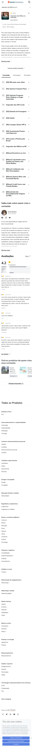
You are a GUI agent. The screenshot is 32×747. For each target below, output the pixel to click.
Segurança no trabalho (8, 509)
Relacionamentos (7, 653)
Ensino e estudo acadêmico (10, 517)
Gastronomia (5, 469)
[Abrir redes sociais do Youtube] (10, 218)
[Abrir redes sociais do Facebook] (2, 218)
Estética (3, 607)
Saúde (3, 675)
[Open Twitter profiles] (6, 714)
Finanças (3, 558)
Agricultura (4, 642)
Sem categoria (6, 699)
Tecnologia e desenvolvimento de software (15, 683)
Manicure (4, 610)
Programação (5, 688)
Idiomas (3, 531)
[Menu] (2, 2)
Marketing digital (6, 593)
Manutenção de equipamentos (11, 580)
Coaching (4, 447)
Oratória (3, 453)
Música (3, 631)
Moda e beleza (6, 601)
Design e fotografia (7, 480)
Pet (2, 414)
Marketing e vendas (7, 591)
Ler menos (4, 354)
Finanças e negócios (8, 550)
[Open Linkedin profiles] (10, 714)
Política (3, 539)
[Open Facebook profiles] (3, 714)
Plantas (3, 645)
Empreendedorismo (7, 556)
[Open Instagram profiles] (18, 714)
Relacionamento (6, 656)
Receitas (4, 472)
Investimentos (5, 561)
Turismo (3, 572)
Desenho (4, 629)
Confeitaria (4, 463)
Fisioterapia (4, 672)
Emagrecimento (6, 666)
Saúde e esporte (6, 664)
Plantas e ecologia (7, 639)
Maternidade (5, 496)
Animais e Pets (6, 412)
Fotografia (4, 485)
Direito (3, 523)
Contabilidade (5, 553)
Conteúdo (6, 75)
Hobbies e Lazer (6, 569)
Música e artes (6, 623)
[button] (14, 82)
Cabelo (3, 604)
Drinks (3, 466)
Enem (3, 528)
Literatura (4, 537)
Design (3, 482)
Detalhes (27, 75)
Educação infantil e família (10, 493)
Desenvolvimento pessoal (9, 450)
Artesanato (4, 626)
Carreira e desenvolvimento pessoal (13, 441)
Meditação (4, 431)
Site (2, 691)
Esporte (3, 669)
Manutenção (5, 583)
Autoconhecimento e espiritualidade (13, 422)
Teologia (4, 433)
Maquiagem (4, 612)
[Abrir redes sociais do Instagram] (6, 218)
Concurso (4, 520)
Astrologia (4, 425)
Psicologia (4, 542)
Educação (4, 526)
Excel (3, 686)
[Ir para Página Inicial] (15, 2)
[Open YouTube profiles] (14, 714)
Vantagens (17, 75)
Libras (3, 534)
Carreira (3, 444)
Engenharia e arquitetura (9, 504)
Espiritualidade (5, 428)
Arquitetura (4, 507)
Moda (3, 615)
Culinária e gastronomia (9, 460)
